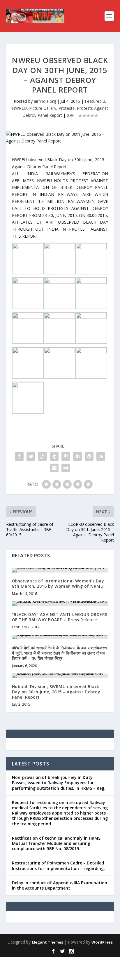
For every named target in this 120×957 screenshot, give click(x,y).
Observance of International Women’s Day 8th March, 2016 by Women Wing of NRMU (58, 583)
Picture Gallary (42, 108)
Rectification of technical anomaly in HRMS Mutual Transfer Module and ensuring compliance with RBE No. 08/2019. (56, 843)
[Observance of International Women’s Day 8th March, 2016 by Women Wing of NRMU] (60, 570)
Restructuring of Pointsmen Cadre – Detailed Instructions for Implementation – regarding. (58, 865)
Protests (67, 108)
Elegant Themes (47, 942)
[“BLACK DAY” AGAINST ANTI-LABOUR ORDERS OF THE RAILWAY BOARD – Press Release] (60, 603)
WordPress (102, 942)
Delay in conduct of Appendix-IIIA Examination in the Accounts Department (59, 885)
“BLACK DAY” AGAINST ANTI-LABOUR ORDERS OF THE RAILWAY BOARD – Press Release (59, 617)
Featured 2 (95, 101)
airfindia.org (45, 101)
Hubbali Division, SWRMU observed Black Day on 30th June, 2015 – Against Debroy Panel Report (56, 692)
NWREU (19, 108)
